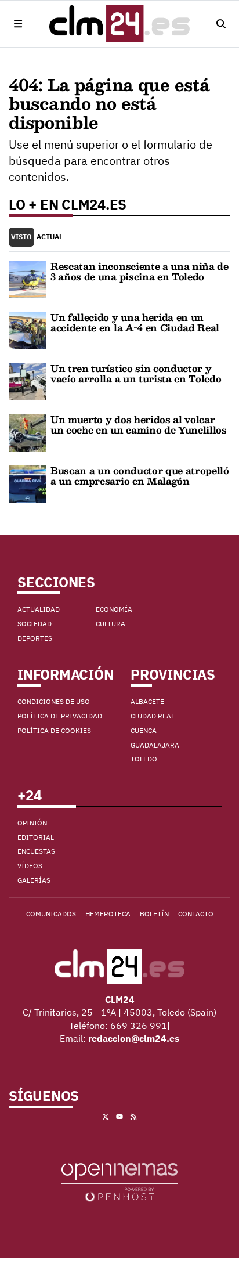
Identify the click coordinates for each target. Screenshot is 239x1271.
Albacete (147, 701)
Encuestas (36, 851)
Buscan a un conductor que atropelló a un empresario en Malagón (139, 476)
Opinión (32, 822)
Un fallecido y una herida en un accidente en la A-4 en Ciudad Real (134, 322)
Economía (114, 609)
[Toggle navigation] (18, 23)
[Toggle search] (221, 23)
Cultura (110, 623)
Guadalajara (155, 745)
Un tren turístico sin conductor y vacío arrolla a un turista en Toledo (135, 373)
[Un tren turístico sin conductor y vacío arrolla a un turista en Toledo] (27, 381)
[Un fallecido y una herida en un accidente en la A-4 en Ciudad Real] (27, 329)
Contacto (195, 913)
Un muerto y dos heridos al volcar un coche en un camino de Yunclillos (138, 424)
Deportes (34, 638)
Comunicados (51, 913)
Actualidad (38, 609)
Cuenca (144, 730)
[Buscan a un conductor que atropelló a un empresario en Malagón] (27, 483)
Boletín (154, 913)
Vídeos (29, 865)
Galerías (33, 880)
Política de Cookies (54, 730)
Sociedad (34, 623)
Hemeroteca (108, 913)
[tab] (21, 237)
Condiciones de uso (53, 701)
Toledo (144, 758)
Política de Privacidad (59, 716)
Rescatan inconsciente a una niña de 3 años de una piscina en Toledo (139, 271)
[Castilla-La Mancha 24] (119, 23)
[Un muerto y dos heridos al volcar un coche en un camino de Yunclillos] (27, 432)
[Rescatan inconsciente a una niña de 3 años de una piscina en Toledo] (27, 278)
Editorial (35, 837)
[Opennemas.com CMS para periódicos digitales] (119, 1181)
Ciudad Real (153, 716)
